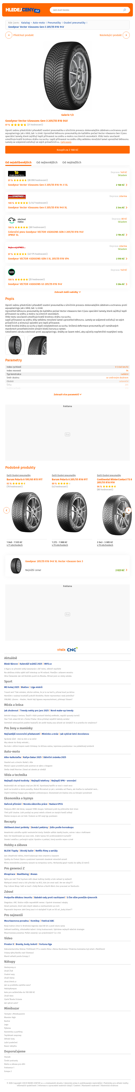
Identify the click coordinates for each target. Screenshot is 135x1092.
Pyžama (7, 1028)
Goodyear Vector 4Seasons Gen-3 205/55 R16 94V (36, 120)
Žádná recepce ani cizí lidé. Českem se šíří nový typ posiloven (30, 816)
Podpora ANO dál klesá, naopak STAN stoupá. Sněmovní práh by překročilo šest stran (41, 809)
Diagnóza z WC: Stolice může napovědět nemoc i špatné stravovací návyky (36, 902)
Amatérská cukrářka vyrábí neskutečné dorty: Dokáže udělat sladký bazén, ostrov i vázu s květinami (47, 832)
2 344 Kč (120, 207)
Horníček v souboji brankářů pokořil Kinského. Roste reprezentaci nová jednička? (39, 695)
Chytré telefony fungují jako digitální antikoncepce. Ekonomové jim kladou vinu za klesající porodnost (48, 792)
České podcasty (11, 1060)
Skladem (122, 175)
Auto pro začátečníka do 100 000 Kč (19, 992)
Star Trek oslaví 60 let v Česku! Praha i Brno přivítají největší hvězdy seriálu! (36, 719)
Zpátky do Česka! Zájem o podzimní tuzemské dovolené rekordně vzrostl (35, 859)
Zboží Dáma (9, 977)
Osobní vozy (9, 974)
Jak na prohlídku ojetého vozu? (17, 985)
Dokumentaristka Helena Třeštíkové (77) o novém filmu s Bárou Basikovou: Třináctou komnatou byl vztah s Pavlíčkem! (54, 949)
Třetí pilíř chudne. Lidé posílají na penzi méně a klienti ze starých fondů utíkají (38, 812)
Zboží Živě (8, 970)
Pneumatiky (54, 22)
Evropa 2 (8, 1071)
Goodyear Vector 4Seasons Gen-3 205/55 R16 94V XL (37, 207)
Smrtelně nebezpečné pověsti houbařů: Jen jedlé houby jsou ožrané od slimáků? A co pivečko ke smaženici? (50, 722)
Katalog (25, 22)
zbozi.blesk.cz (10, 981)
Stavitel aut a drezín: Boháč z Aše (18, 762)
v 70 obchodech (60, 545)
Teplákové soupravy (12, 1035)
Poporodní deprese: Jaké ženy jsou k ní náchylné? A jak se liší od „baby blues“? (38, 909)
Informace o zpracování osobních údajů (55, 1085)
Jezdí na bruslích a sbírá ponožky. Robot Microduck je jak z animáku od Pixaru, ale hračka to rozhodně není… (51, 789)
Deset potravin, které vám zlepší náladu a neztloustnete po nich (31, 906)
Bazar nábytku (10, 1046)
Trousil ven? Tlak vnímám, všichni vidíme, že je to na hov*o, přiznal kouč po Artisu (39, 692)
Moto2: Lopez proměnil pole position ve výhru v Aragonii (28, 765)
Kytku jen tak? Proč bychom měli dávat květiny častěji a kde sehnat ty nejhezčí (38, 879)
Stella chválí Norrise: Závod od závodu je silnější (25, 769)
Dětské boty (9, 1038)
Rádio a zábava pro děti (14, 1064)
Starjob (7, 1056)
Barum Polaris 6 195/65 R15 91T (25, 479)
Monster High (10, 1017)
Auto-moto (39, 22)
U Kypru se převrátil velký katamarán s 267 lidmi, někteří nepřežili (32, 668)
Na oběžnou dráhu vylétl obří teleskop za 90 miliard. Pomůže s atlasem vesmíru (38, 672)
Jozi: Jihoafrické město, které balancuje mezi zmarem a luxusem (31, 855)
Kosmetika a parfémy (13, 1031)
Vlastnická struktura (109, 1085)
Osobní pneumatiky (74, 22)
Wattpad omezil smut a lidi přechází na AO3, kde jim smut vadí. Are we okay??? (38, 882)
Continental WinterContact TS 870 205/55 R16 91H (116, 480)
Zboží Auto (8, 995)
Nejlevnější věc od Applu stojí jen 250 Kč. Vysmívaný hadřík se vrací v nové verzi (38, 785)
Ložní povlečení (10, 1042)
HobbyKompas (10, 988)
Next (128, 510)
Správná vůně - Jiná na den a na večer (20, 738)
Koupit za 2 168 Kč (67, 150)
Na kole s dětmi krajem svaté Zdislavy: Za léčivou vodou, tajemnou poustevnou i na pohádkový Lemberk (49, 746)
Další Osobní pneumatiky (19, 475)
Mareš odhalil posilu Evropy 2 (17, 956)
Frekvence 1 (9, 1067)
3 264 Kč (120, 284)
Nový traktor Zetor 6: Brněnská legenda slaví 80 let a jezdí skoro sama (34, 925)
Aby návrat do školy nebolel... (17, 742)
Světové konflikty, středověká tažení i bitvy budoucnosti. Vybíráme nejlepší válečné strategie (44, 929)
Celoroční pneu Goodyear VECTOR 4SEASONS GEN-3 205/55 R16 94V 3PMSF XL (45, 233)
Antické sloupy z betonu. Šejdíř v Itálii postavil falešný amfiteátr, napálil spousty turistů (41, 715)
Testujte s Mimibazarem (14, 1013)
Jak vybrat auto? (11, 1003)
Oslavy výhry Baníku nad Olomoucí (19, 952)
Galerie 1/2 (67, 114)
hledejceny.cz (10, 967)
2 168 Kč (120, 184)
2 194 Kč (120, 234)
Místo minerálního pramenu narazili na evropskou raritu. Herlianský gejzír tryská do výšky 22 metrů (46, 862)
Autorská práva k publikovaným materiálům (83, 1083)
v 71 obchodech (15, 545)
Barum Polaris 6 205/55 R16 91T (70, 479)
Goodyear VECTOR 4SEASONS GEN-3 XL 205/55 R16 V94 (38, 258)
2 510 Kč (120, 258)
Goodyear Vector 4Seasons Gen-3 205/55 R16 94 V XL (38, 185)
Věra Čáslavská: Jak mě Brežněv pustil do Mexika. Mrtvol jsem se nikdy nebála (38, 676)
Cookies (77, 1085)
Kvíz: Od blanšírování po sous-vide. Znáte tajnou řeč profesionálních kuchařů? (37, 835)
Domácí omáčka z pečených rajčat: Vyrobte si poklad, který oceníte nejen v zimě (38, 839)
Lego (6, 1024)
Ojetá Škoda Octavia (13, 999)
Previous (7, 510)
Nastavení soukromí (90, 1085)
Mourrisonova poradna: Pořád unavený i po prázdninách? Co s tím (32, 932)
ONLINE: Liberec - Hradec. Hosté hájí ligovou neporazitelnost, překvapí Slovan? (38, 699)
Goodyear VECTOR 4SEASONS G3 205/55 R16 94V (35, 284)
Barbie (7, 1021)
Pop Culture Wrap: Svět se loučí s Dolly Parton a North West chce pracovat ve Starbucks (41, 886)
